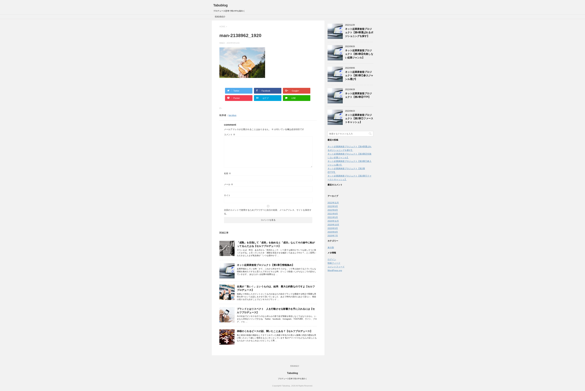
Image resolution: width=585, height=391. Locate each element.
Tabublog (220, 5)
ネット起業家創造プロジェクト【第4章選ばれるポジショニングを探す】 (359, 32)
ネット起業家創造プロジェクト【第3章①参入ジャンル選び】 (359, 75)
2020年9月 (333, 228)
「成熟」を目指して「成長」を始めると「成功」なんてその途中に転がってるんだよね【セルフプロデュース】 (276, 244)
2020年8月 (333, 232)
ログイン (332, 259)
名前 (227, 173)
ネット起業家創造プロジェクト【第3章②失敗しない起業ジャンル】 (359, 54)
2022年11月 (333, 202)
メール (228, 184)
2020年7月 (333, 235)
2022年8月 (333, 210)
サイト (227, 195)
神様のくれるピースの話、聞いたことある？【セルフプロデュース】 (274, 331)
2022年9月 (333, 206)
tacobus (232, 115)
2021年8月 (333, 213)
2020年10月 (333, 224)
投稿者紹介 (220, 16)
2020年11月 (333, 221)
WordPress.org (335, 270)
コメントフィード (336, 266)
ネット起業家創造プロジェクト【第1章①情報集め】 (265, 265)
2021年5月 (333, 217)
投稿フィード (334, 263)
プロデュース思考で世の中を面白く (292, 379)
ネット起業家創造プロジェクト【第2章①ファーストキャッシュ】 (359, 118)
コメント (229, 134)
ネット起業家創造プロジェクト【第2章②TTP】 (358, 95)
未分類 (331, 247)
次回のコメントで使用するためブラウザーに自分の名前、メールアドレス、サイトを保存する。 (267, 212)
